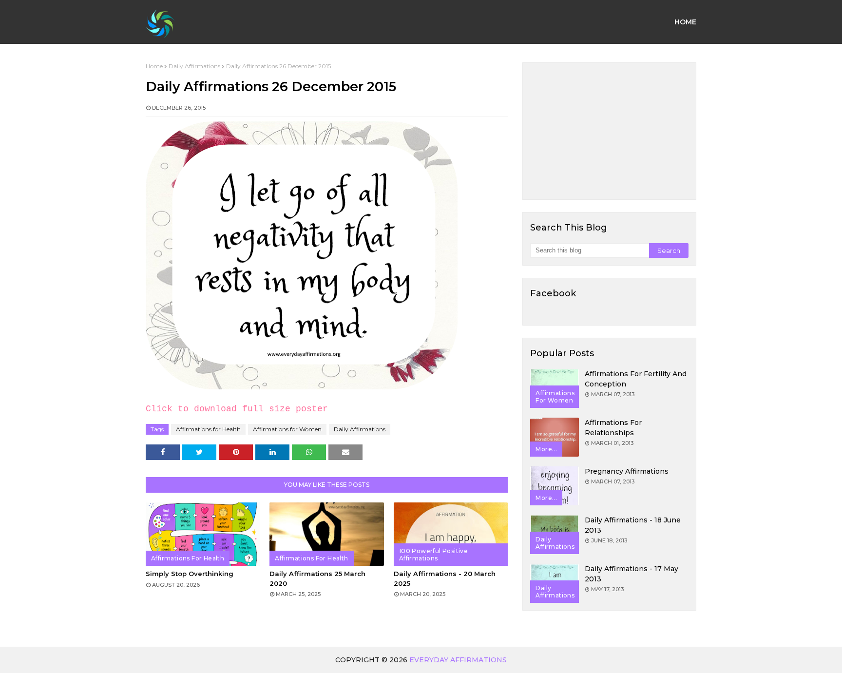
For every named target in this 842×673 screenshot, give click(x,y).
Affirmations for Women (287, 429)
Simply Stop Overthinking (189, 573)
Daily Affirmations (194, 66)
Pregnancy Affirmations (627, 471)
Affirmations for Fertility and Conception (636, 378)
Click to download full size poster (237, 409)
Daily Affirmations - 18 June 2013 (633, 525)
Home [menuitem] (685, 22)
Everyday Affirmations (458, 659)
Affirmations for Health (208, 429)
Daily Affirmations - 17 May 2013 (631, 573)
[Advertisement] (609, 131)
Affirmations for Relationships (613, 427)
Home (154, 66)
